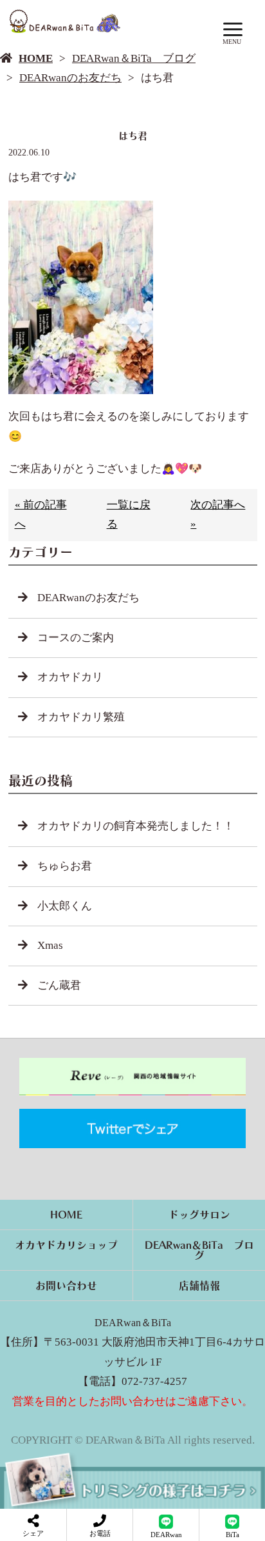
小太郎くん (64, 906)
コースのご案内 (75, 637)
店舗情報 (199, 1285)
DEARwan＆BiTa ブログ (134, 58)
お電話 (100, 1533)
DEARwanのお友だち (70, 78)
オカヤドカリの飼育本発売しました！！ (135, 826)
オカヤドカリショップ (66, 1244)
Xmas (50, 945)
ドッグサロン (199, 1214)
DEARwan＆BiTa (133, 1322)
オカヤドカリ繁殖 (81, 717)
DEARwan (166, 1534)
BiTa (232, 1534)
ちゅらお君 (64, 866)
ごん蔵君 (59, 985)
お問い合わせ (66, 1285)
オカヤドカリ (70, 677)
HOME (36, 58)
